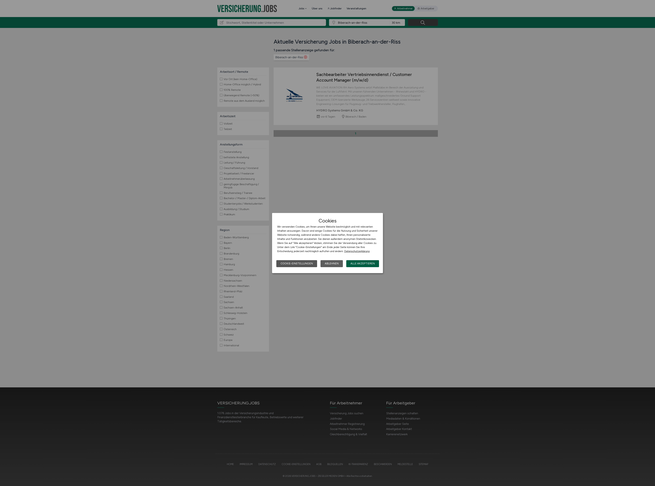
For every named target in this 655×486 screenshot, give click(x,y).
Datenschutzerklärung (357, 251)
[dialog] (327, 243)
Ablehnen (332, 263)
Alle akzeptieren (363, 263)
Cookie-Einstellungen (297, 263)
